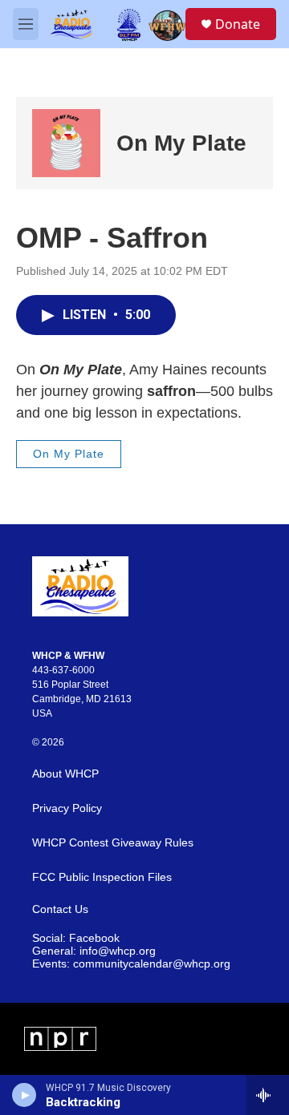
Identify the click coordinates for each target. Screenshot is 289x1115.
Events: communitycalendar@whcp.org (131, 964)
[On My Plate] (66, 143)
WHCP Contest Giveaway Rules (112, 843)
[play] (24, 1095)
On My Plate (181, 143)
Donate (237, 24)
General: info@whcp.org (94, 951)
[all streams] (267, 1095)
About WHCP (65, 774)
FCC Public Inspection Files (102, 877)
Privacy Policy (67, 808)
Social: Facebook (76, 938)
